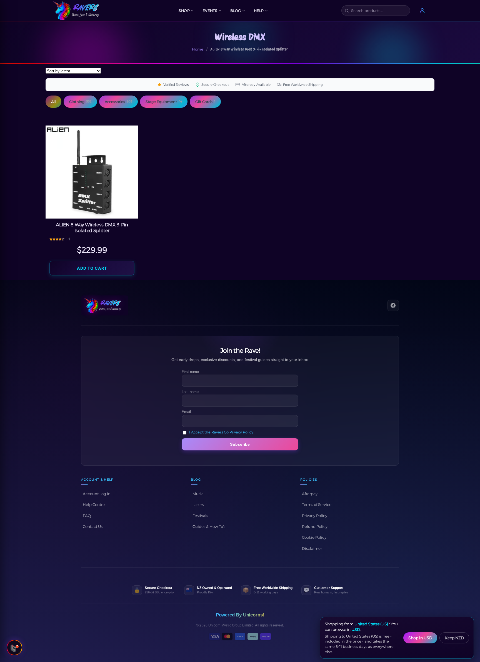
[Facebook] (393, 305)
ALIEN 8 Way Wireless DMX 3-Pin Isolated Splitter (92, 228)
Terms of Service (316, 504)
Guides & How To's (208, 526)
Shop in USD (420, 637)
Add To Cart (92, 268)
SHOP (184, 10)
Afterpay (310, 494)
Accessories (118, 101)
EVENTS (209, 10)
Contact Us (92, 526)
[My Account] (422, 10)
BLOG (235, 10)
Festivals (200, 515)
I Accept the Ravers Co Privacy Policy (221, 432)
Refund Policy (315, 526)
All (53, 101)
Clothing (80, 101)
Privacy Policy (314, 515)
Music (198, 494)
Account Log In (97, 494)
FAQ (87, 515)
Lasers (198, 504)
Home (197, 49)
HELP (259, 10)
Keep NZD (454, 637)
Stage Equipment (164, 101)
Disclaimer (312, 548)
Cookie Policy (314, 537)
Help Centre (94, 504)
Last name (190, 392)
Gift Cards (205, 101)
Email (186, 412)
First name (190, 372)
